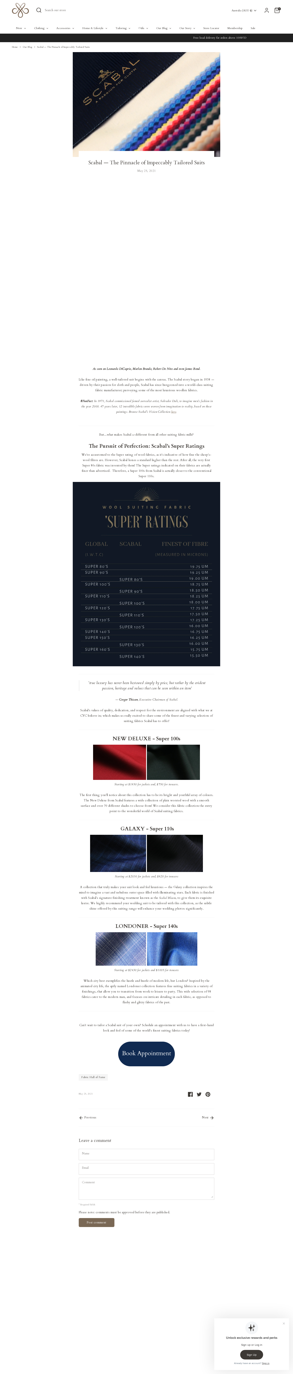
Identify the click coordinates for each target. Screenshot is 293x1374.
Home (15, 47)
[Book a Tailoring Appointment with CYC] (146, 1055)
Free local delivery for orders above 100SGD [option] (146, 38)
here (173, 412)
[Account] (267, 10)
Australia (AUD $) (242, 10)
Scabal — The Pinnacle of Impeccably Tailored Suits (63, 47)
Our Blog (27, 47)
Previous (90, 1117)
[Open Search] (39, 10)
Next (205, 1117)
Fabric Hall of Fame (93, 1077)
